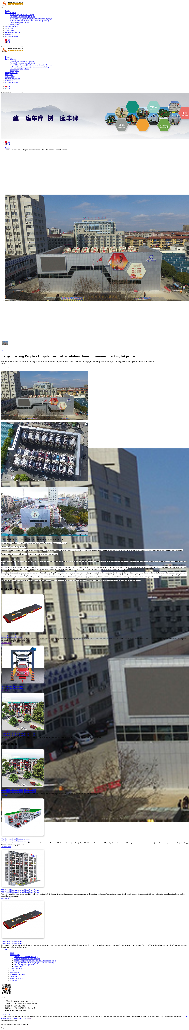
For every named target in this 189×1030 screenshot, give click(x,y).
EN (8, 42)
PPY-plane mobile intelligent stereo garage (15, 839)
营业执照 (29, 1018)
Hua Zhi (23, 1018)
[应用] (22, 46)
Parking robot (14, 24)
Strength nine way (11, 26)
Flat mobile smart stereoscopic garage (22, 17)
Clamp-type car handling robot (11, 635)
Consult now (5, 1014)
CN (8, 40)
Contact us (9, 34)
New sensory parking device (19, 22)
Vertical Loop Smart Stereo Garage (22, 15)
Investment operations (12, 32)
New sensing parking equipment (12, 686)
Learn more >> (6, 643)
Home (7, 11)
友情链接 (13, 980)
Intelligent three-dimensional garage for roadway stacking (29, 21)
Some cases (9, 28)
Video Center (9, 30)
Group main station (11, 36)
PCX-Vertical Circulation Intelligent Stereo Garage (18, 733)
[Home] (12, 5)
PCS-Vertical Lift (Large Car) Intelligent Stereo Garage (20, 890)
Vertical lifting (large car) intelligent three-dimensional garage (31, 19)
